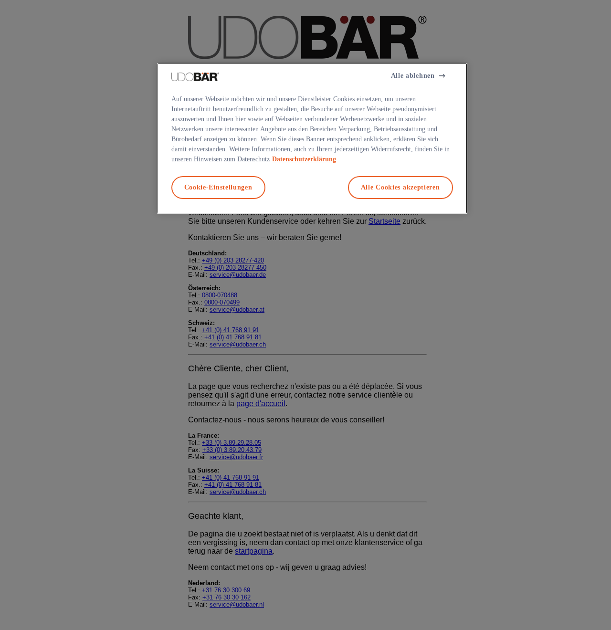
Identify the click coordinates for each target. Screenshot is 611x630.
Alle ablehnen (413, 75)
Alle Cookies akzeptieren (400, 187)
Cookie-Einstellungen (218, 187)
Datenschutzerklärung (304, 159)
